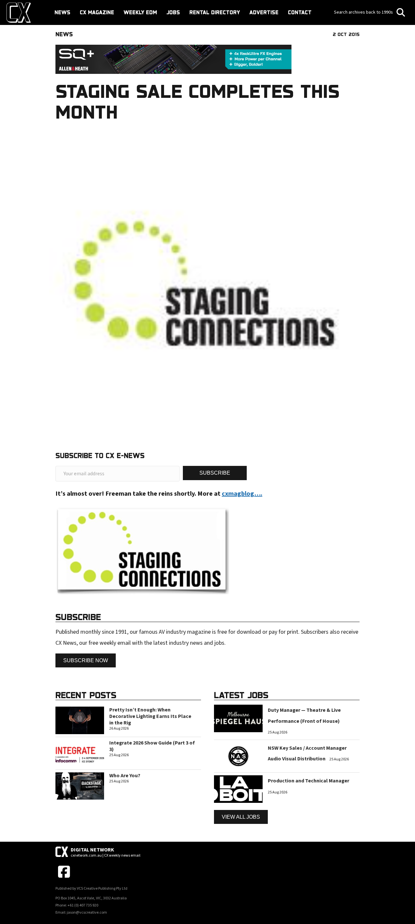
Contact (300, 12)
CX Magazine (97, 12)
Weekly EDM (140, 12)
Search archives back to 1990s (364, 12)
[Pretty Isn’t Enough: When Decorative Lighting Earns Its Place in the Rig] (79, 720)
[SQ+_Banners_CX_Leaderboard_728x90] (173, 59)
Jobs (173, 12)
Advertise (264, 12)
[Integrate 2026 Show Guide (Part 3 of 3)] (79, 753)
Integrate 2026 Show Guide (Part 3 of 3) (152, 746)
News (62, 12)
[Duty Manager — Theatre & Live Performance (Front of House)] (238, 718)
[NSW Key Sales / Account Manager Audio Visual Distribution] (238, 756)
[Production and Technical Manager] (238, 789)
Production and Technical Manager (308, 780)
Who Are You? (124, 775)
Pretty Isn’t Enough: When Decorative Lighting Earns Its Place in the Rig (150, 716)
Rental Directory (214, 12)
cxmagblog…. (242, 493)
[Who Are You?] (79, 785)
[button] (215, 473)
